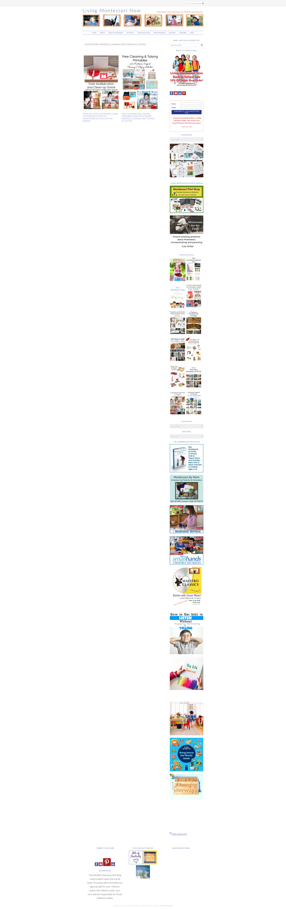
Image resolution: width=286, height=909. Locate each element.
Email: (174, 107)
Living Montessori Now (143, 18)
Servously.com (166, 906)
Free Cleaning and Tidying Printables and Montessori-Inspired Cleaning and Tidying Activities (138, 117)
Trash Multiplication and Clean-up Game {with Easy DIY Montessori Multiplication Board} (100, 117)
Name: (174, 104)
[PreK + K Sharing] (150, 863)
